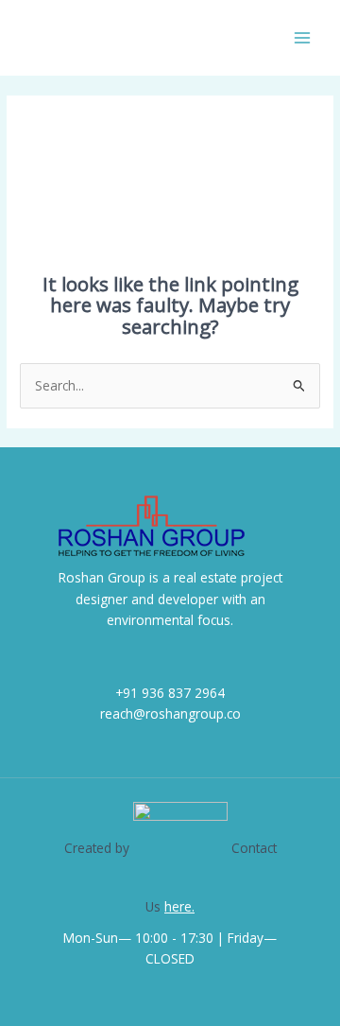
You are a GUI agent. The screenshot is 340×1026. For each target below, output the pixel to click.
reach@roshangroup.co (170, 713)
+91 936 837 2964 (170, 693)
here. (179, 906)
